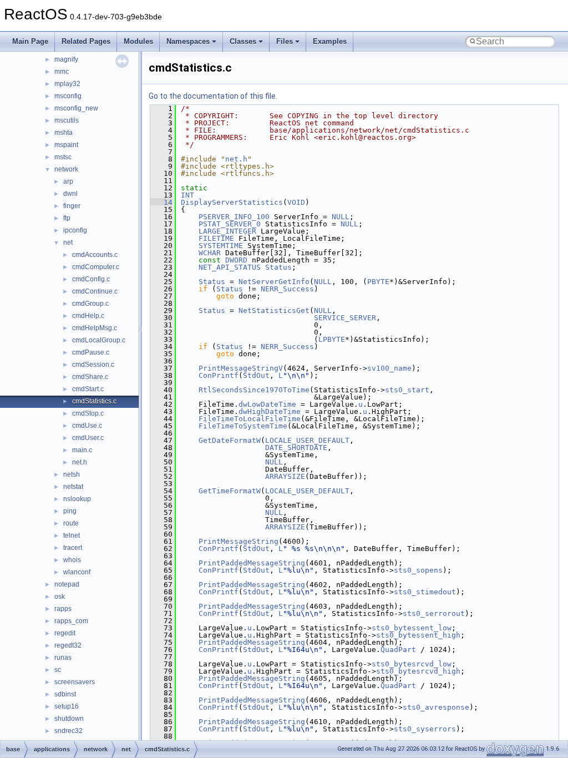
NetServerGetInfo (274, 281)
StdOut (256, 375)
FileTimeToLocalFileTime (250, 419)
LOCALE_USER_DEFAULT (307, 440)
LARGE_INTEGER (227, 231)
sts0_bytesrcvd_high (418, 671)
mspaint (66, 145)
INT (187, 195)
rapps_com (71, 621)
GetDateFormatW (230, 440)
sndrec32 (68, 731)
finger (71, 206)
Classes (243, 41)
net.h (79, 462)
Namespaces (188, 41)
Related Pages (86, 41)
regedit (64, 633)
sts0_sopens (418, 570)
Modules (138, 41)
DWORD (236, 260)
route (71, 523)
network (66, 169)
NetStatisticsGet (274, 310)
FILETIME (216, 238)
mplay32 (67, 84)
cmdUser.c (88, 438)
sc (57, 670)
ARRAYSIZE (285, 476)
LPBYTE (331, 339)
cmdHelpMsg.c (94, 328)
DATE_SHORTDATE (296, 447)
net (68, 242)
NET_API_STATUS (230, 267)
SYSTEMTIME (221, 245)
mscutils (66, 120)
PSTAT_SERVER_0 (230, 224)
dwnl (70, 194)
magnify (66, 59)
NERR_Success (287, 289)
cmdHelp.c (88, 316)
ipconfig (75, 230)
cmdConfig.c (91, 279)
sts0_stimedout (425, 592)
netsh (71, 474)
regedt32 (68, 645)
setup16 (66, 706)
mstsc (63, 157)
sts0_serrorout (434, 613)
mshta (63, 133)
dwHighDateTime (270, 411)
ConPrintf (219, 375)
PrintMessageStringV (241, 368)
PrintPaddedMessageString (252, 563)
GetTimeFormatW (230, 491)
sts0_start (407, 390)
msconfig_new (76, 108)
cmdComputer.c (95, 267)
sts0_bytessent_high (418, 635)
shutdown (69, 718)
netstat (73, 487)
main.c (82, 450)
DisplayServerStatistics (232, 202)
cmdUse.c (87, 425)
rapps (63, 609)
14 (161, 202)
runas (63, 657)
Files (284, 41)
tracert (72, 548)
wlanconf (76, 572)
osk (59, 596)
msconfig (68, 96)
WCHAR (210, 253)
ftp (66, 218)
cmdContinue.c (95, 291)
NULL (340, 217)
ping (70, 511)
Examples (330, 41)
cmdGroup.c (90, 303)
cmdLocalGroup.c (98, 340)
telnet (71, 535)
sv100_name (389, 368)
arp (68, 181)
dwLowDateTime (267, 404)
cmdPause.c (90, 352)
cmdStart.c (88, 389)
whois (72, 560)
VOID (296, 202)
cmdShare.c (90, 377)
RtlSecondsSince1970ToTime (254, 390)
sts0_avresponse (436, 707)
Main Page (30, 41)
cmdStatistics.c (94, 401)
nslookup (77, 499)
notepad (66, 584)
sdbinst (65, 694)
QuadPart (398, 649)
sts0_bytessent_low (412, 628)
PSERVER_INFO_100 (234, 217)
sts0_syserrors (425, 729)
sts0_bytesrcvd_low (412, 664)
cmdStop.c (88, 413)
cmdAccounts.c (95, 255)
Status (278, 267)
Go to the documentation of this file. (213, 96)
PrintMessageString (238, 541)
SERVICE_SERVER (345, 318)
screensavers (74, 682)
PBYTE (378, 281)
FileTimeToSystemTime (243, 426)
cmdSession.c (93, 364)
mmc (61, 71)
